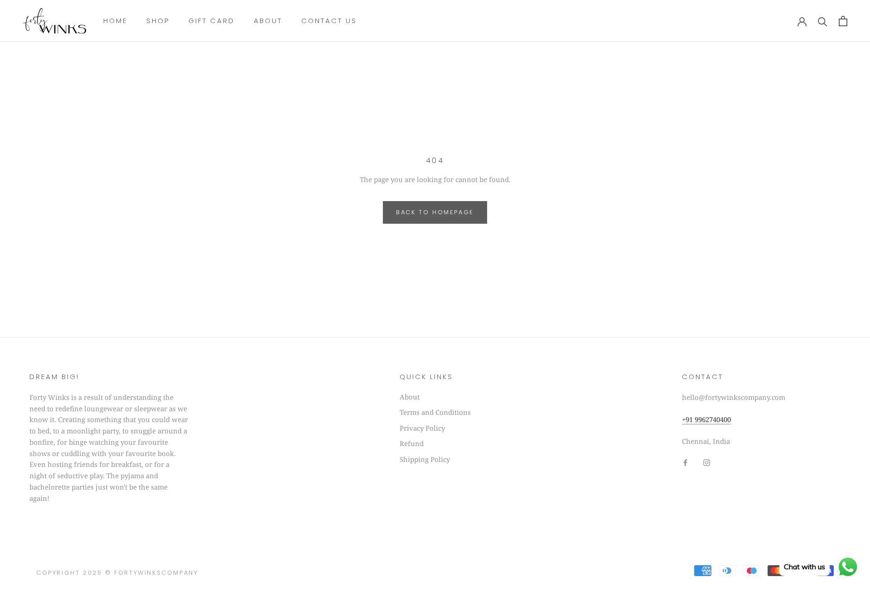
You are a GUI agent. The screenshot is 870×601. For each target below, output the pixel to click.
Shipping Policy (425, 459)
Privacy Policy (422, 428)
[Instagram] (706, 461)
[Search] (822, 21)
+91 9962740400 (706, 419)
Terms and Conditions (435, 412)
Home (115, 20)
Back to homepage (435, 212)
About (268, 20)
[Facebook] (685, 461)
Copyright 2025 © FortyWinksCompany (117, 572)
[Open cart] (843, 21)
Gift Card (211, 20)
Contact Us (329, 20)
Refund (412, 443)
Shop (157, 20)
